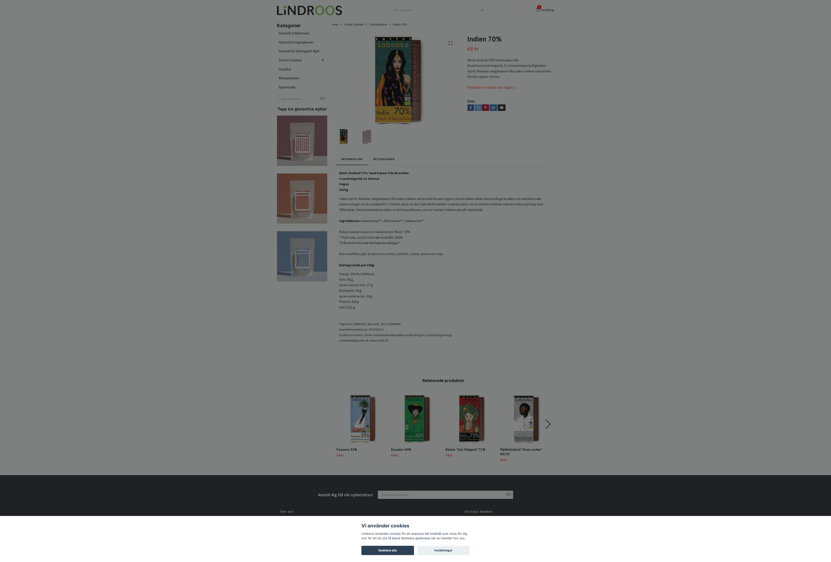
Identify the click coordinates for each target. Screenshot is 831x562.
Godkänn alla (387, 550)
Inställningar (443, 550)
